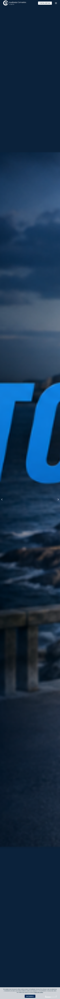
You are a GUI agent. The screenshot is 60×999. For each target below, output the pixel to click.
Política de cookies (38, 992)
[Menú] (56, 3)
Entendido (30, 996)
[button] (2, 499)
